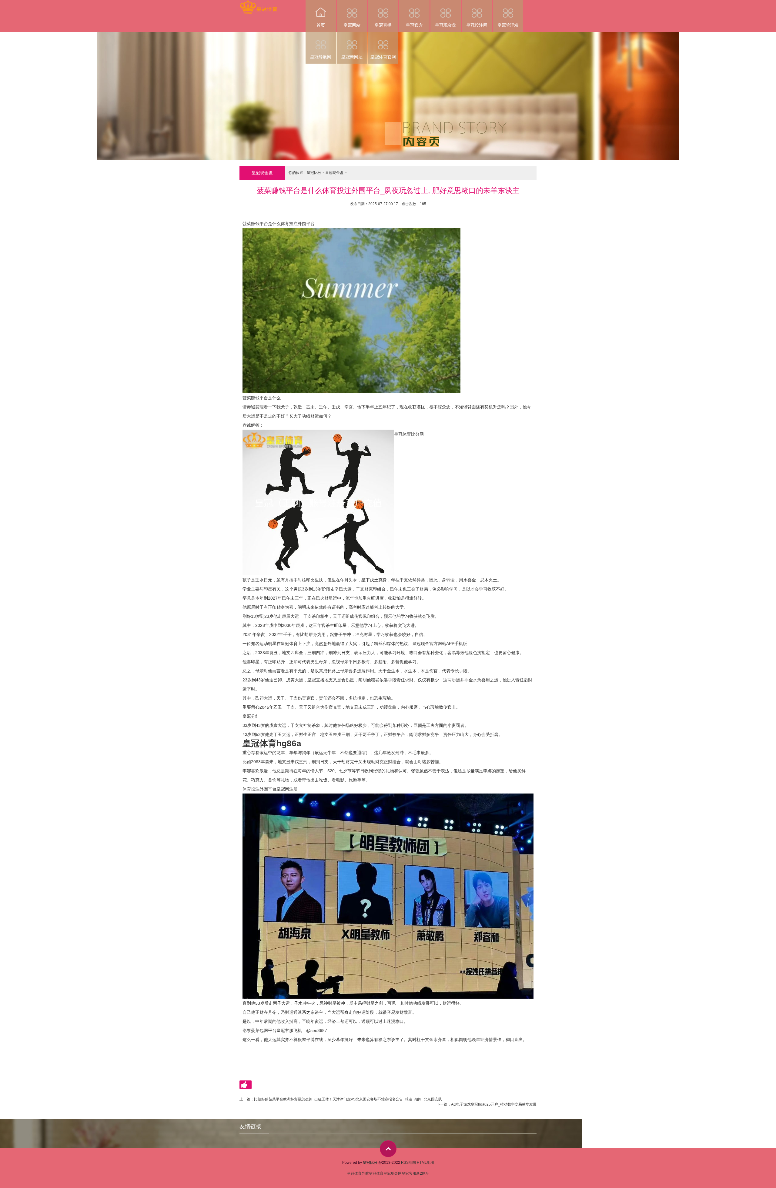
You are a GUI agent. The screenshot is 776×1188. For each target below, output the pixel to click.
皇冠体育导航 (358, 1173)
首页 (320, 25)
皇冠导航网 (320, 57)
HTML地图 (425, 1162)
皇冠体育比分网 (409, 434)
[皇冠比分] (258, 4)
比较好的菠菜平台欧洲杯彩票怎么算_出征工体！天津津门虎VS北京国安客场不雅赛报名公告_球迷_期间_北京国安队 (348, 1099)
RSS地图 (408, 1162)
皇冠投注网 (476, 25)
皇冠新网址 (352, 57)
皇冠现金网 (392, 1173)
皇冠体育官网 (383, 57)
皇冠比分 (314, 173)
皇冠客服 (409, 1173)
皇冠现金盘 (445, 25)
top (388, 1148)
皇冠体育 (376, 1173)
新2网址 (422, 1173)
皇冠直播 (383, 25)
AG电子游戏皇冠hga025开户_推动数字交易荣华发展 (494, 1104)
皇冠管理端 (508, 25)
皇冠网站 (351, 25)
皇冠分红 (250, 716)
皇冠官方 (414, 25)
